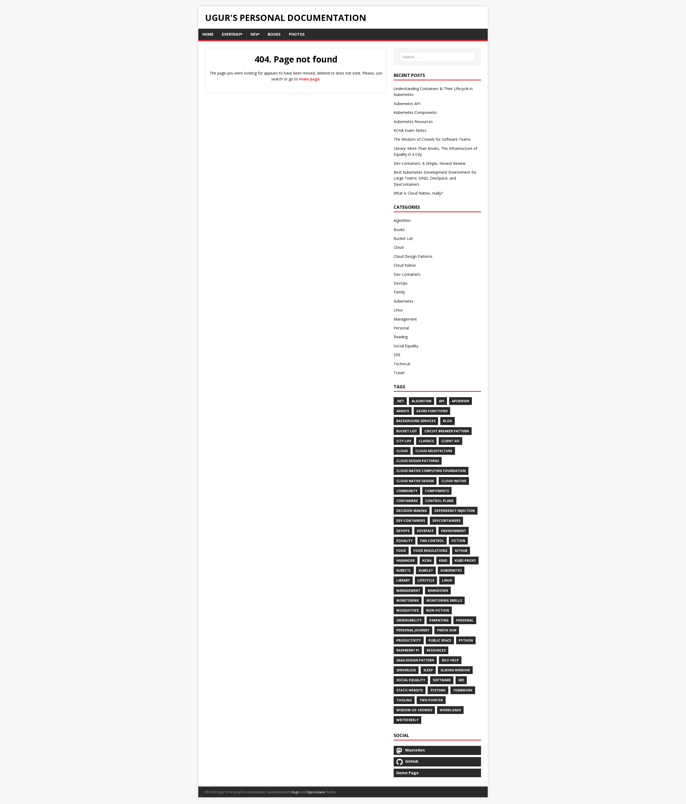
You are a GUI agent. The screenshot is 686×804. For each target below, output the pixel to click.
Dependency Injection (454, 510)
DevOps (401, 283)
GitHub (461, 550)
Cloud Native (405, 265)
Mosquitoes (407, 610)
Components (437, 491)
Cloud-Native (453, 481)
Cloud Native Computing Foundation (431, 470)
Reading (401, 336)
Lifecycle (425, 580)
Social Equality (406, 345)
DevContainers (446, 520)
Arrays (402, 411)
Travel (399, 372)
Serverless (406, 670)
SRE (397, 354)
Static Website (409, 690)
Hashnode (405, 560)
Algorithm (402, 220)
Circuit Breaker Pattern (446, 431)
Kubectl (403, 570)
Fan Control (432, 540)
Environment (453, 530)
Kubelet (426, 570)
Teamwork (462, 690)
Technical (402, 363)
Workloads (450, 710)
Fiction (458, 540)
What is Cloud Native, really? (418, 193)
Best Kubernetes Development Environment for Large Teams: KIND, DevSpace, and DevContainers (435, 178)
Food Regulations (430, 550)
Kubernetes (403, 301)
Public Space (439, 640)
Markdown (438, 590)
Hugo (295, 792)
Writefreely (407, 720)
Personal (401, 327)
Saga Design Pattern (415, 660)
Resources (436, 650)
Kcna (426, 560)
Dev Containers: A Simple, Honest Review (429, 163)
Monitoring (407, 600)
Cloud (399, 247)
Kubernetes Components (415, 112)
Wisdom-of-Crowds (414, 710)
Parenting (439, 620)
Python (466, 640)
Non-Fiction (437, 610)
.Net (400, 401)
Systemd (438, 690)
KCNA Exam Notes (410, 130)
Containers (407, 500)
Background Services (415, 421)
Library (403, 580)
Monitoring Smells (444, 600)
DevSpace (425, 530)
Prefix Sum (446, 630)
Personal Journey (413, 630)
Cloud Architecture (433, 451)
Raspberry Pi (407, 650)
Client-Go (450, 441)
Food (401, 550)
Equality (404, 540)
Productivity (408, 640)
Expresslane (316, 792)
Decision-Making (411, 510)
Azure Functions (432, 411)
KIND (443, 560)
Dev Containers (407, 274)
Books (399, 229)
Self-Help (450, 660)
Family (399, 292)
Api (441, 401)
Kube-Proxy (465, 560)
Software (442, 680)
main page (309, 78)
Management (405, 319)
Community (406, 491)
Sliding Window (455, 670)
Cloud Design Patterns (413, 256)
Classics (426, 441)
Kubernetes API (407, 103)
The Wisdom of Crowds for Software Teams (432, 139)
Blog (447, 421)
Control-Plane (439, 500)
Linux (398, 309)
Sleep (428, 670)
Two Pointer (431, 700)
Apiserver (460, 401)
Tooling (404, 700)
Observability (409, 620)
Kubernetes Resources (413, 121)
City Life (403, 441)
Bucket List (403, 238)
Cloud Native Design (415, 481)
